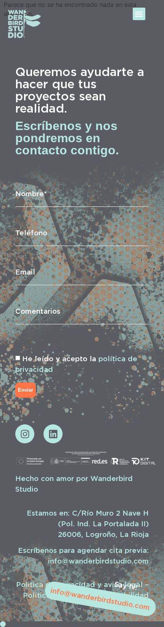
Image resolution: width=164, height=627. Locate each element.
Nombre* (31, 193)
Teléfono (31, 233)
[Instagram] (24, 433)
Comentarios (37, 311)
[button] (139, 14)
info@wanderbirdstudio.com (100, 598)
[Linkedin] (53, 433)
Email (25, 272)
